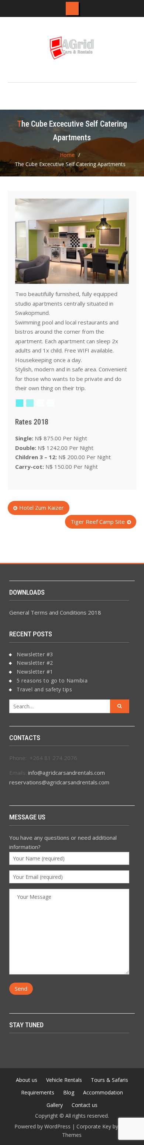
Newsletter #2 (35, 662)
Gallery (55, 1104)
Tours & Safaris (109, 1079)
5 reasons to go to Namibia (52, 680)
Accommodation (103, 1092)
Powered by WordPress (42, 1126)
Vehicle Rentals (64, 1079)
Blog (68, 1092)
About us (26, 1079)
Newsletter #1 (35, 671)
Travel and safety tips (44, 689)
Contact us (84, 1104)
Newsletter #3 (35, 654)
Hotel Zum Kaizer (41, 507)
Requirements (37, 1092)
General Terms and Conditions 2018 (55, 612)
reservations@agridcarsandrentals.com (59, 782)
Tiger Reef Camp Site (98, 521)
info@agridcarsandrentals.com (66, 772)
